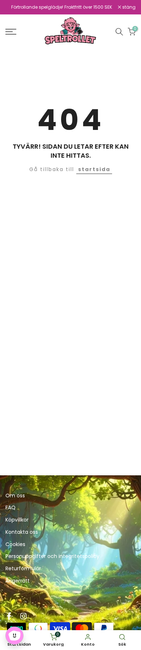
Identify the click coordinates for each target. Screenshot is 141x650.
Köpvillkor (17, 519)
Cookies (15, 544)
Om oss (15, 495)
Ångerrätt (17, 580)
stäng (128, 7)
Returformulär (23, 568)
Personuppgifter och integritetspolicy (52, 556)
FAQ (10, 507)
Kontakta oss (21, 532)
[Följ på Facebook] (9, 616)
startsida (94, 169)
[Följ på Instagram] (23, 616)
